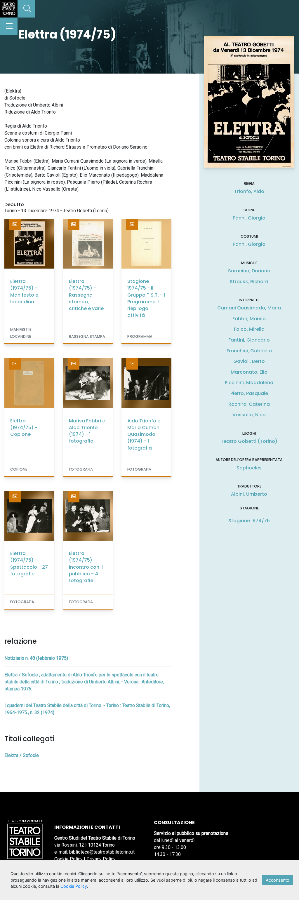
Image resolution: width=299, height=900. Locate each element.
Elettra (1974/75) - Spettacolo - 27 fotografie (29, 563)
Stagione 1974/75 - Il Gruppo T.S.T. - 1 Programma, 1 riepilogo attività (146, 298)
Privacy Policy (101, 859)
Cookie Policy (68, 859)
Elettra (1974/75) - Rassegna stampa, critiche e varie (86, 295)
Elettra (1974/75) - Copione (23, 427)
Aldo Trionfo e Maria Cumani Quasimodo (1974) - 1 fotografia (144, 434)
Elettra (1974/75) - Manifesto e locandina (24, 291)
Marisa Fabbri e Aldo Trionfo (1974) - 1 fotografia (87, 431)
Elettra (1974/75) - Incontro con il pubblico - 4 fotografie (86, 567)
